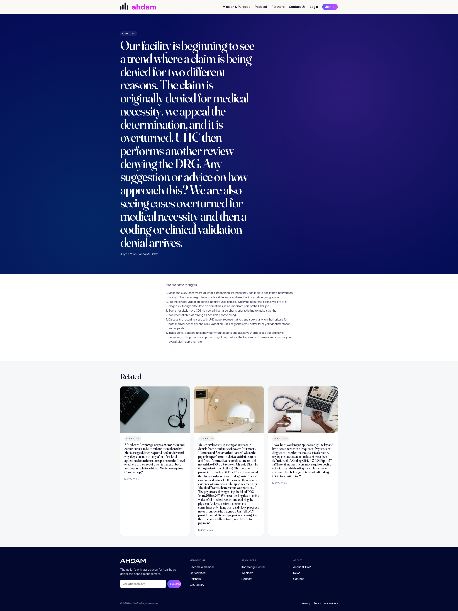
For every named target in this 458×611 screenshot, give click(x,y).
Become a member (202, 567)
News (296, 573)
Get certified (198, 573)
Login (314, 7)
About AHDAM (302, 567)
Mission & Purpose (236, 7)
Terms (317, 603)
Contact (298, 579)
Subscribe (175, 583)
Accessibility (331, 603)
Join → (330, 7)
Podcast (261, 7)
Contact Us (297, 7)
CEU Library (197, 585)
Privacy (306, 603)
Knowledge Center (253, 567)
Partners (278, 7)
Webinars (247, 573)
